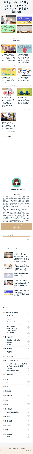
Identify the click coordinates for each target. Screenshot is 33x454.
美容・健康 (17, 421)
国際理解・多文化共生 (18, 340)
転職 (17, 430)
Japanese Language (18, 324)
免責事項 (23, 448)
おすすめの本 (17, 337)
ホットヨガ (18, 382)
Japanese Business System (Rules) (18, 318)
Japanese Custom (18, 321)
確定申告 (18, 352)
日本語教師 (17, 409)
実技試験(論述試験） (18, 370)
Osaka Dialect (18, 330)
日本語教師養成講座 (18, 412)
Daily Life (18, 316)
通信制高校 (17, 434)
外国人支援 (17, 395)
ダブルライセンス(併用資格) (18, 366)
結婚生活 (17, 416)
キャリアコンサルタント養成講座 (18, 364)
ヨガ (17, 379)
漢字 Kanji (18, 332)
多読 (17, 400)
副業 (17, 386)
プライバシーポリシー (13, 448)
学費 (18, 436)
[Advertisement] (16, 155)
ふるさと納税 (17, 356)
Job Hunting (18, 326)
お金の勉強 (17, 348)
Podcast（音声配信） (17, 312)
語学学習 (17, 425)
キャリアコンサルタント (17, 360)
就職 (17, 404)
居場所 (18, 344)
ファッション (17, 374)
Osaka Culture (18, 328)
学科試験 (18, 368)
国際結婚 (18, 342)
